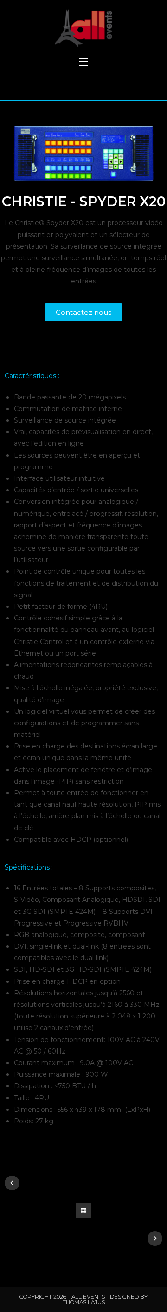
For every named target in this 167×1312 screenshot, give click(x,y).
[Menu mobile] (83, 63)
